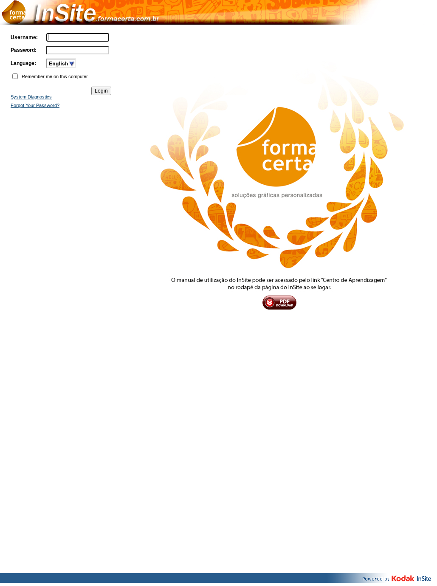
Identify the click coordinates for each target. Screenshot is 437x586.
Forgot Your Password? (35, 105)
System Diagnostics (31, 96)
